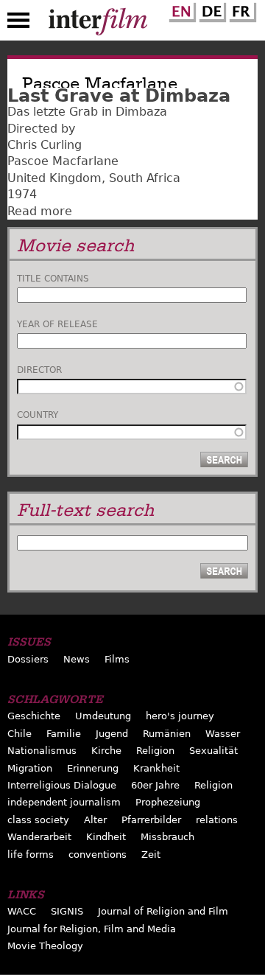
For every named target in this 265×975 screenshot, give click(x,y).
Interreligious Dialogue (61, 785)
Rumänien (167, 733)
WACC (21, 911)
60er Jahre (155, 785)
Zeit (150, 854)
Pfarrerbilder (151, 819)
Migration (29, 768)
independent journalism (64, 802)
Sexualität (213, 750)
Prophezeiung (167, 802)
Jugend (112, 733)
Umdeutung (103, 715)
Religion (155, 750)
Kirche (106, 750)
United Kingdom (54, 178)
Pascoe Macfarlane (63, 161)
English (180, 9)
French (240, 9)
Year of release (57, 324)
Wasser (222, 733)
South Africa (144, 178)
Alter (95, 819)
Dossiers (28, 659)
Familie (63, 733)
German (210, 9)
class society (38, 819)
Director (39, 370)
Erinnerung (93, 768)
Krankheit (156, 768)
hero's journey (180, 715)
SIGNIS (67, 911)
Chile (19, 733)
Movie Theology (45, 945)
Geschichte (33, 715)
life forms (30, 854)
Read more (39, 211)
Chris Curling (44, 145)
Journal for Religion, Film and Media (91, 928)
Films (117, 659)
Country (37, 415)
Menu (18, 24)
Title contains (53, 278)
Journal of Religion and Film (163, 911)
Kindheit (106, 836)
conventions (97, 854)
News (76, 659)
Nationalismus (42, 750)
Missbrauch (167, 836)
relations (217, 819)
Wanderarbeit (39, 836)
